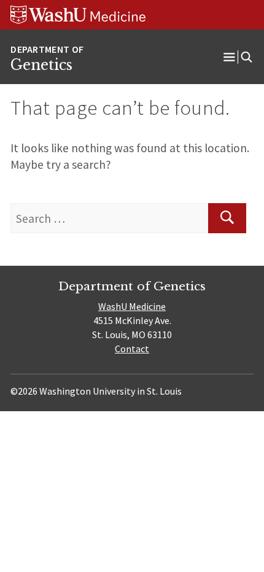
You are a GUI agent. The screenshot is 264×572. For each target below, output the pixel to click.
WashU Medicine (132, 306)
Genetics (41, 65)
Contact (132, 348)
